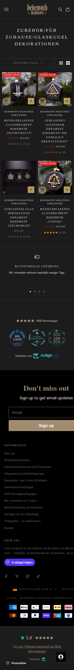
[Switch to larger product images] (61, 63)
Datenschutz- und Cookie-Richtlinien (25, 480)
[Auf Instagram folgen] (27, 576)
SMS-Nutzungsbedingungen (20, 493)
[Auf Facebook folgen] (6, 576)
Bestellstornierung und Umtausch (23, 507)
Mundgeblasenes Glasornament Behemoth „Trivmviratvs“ (19, 127)
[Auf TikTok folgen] (38, 576)
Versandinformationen (17, 460)
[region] (37, 269)
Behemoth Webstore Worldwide (19, 113)
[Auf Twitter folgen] (17, 576)
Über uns (9, 453)
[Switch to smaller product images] (68, 63)
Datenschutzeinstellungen (18, 487)
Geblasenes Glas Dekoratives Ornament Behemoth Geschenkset (19, 217)
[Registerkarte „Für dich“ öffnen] (61, 657)
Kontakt (8, 528)
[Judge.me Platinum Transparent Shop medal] (37, 338)
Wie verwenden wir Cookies (20, 500)
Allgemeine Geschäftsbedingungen (24, 473)
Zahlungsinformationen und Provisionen (27, 466)
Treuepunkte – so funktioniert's (22, 521)
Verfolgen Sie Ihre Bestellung (21, 514)
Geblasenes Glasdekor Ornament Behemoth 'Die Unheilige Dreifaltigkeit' (55, 131)
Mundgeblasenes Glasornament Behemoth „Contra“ (55, 215)
